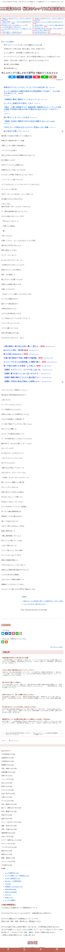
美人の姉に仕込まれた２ (40, 32)
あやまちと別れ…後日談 (40, 30)
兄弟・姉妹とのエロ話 (9, 768)
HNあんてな (9, 897)
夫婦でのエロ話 (6, 776)
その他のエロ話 (6, 865)
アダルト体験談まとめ (12, 878)
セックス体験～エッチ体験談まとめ (17, 875)
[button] (60, 597)
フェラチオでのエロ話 (9, 847)
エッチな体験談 (8, 41)
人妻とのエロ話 (6, 625)
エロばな (8, 884)
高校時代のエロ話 (7, 758)
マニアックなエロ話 (8, 861)
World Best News (10, 889)
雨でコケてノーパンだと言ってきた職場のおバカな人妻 (23, 45)
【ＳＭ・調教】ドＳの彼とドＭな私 (11, 34)
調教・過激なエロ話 (8, 858)
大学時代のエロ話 (7, 761)
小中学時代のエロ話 (8, 754)
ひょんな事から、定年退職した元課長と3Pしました (21, 53)
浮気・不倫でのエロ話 (9, 829)
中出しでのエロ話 (7, 836)
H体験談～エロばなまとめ (14, 886)
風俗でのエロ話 (6, 851)
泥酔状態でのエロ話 (8, 833)
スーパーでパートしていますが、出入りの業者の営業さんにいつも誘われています (32, 56)
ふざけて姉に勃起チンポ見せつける (11, 27)
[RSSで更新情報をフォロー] (6, 641)
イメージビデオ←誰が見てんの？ (34, 604)
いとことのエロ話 (7, 779)
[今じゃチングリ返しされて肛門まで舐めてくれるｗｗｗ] (28, 77)
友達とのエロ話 (6, 786)
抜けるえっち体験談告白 (13, 881)
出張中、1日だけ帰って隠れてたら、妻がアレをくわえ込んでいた (26, 60)
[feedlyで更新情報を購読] (2, 641)
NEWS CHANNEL (11, 892)
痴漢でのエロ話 (6, 854)
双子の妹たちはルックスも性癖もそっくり (13, 25)
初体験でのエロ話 (7, 765)
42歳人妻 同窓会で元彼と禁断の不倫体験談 (45, 34)
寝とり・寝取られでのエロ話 (11, 808)
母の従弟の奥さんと (11, 68)
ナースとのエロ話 (7, 801)
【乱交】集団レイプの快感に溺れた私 (12, 32)
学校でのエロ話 (6, 815)
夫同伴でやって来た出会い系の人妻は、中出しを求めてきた (24, 49)
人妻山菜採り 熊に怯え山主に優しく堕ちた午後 (46, 28)
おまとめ (8, 895)
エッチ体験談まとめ (11, 873)
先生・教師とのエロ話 (9, 804)
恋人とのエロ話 (6, 783)
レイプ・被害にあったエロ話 (11, 840)
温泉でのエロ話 (6, 818)
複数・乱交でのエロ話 (9, 826)
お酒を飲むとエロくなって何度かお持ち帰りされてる (48, 22)
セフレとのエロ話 (7, 790)
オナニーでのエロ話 (8, 843)
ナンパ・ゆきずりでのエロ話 (11, 822)
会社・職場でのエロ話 (9, 811)
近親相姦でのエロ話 (8, 772)
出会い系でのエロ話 (8, 793)
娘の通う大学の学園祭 (11, 64)
